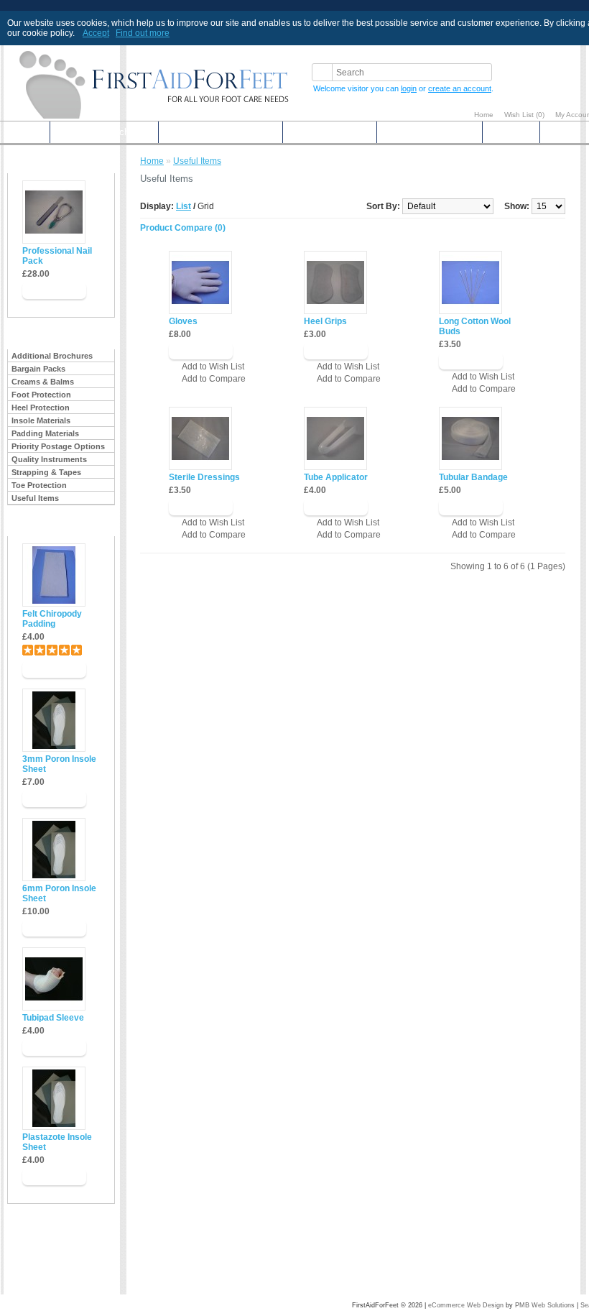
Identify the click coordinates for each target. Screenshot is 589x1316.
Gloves (183, 321)
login (409, 88)
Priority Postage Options (221, 131)
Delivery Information (429, 131)
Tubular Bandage (473, 477)
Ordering (511, 131)
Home (483, 115)
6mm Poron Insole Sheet (59, 893)
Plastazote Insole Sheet (57, 1142)
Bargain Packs (38, 368)
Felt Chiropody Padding (52, 619)
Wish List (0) (524, 115)
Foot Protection (41, 394)
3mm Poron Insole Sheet (59, 764)
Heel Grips (325, 321)
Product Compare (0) (183, 228)
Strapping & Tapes (46, 472)
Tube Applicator (336, 477)
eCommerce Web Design (466, 1305)
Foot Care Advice (330, 131)
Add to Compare (214, 379)
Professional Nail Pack (57, 256)
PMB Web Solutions (545, 1305)
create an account (459, 88)
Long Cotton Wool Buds (475, 326)
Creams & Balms (42, 381)
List (183, 206)
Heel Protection (40, 407)
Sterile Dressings (204, 477)
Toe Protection (39, 485)
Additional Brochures (104, 131)
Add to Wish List (213, 367)
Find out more (143, 33)
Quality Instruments (49, 459)
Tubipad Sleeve (53, 1018)
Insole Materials (40, 420)
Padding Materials (45, 433)
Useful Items (35, 498)
